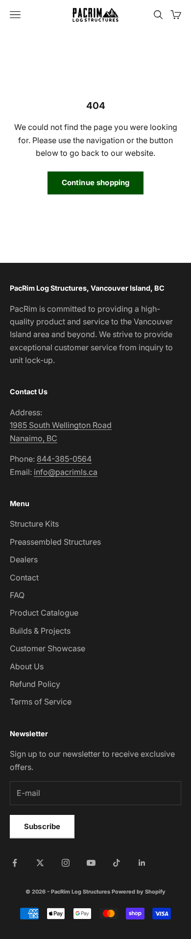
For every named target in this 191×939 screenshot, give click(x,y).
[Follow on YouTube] (91, 863)
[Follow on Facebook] (15, 863)
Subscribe (42, 826)
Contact (24, 577)
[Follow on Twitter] (40, 863)
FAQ (17, 595)
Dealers (24, 559)
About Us (27, 666)
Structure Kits (34, 524)
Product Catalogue (44, 613)
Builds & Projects (40, 631)
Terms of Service (41, 701)
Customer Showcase (47, 648)
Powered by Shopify (139, 891)
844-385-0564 (64, 459)
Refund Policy (35, 684)
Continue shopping (96, 182)
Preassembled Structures (55, 542)
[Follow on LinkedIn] (142, 863)
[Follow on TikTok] (116, 863)
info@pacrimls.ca (65, 472)
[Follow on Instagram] (66, 863)
